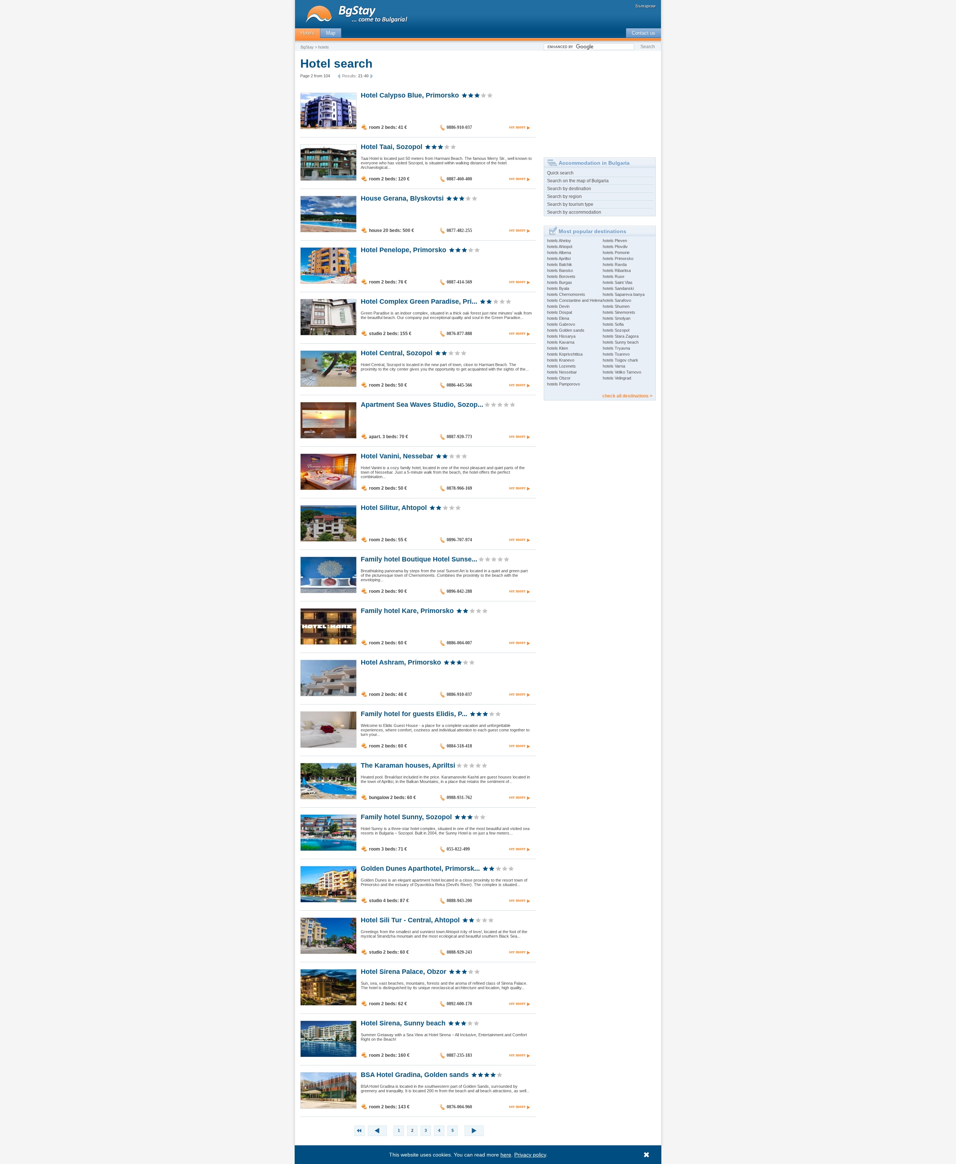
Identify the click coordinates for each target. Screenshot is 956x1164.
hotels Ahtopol (559, 246)
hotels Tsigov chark (620, 360)
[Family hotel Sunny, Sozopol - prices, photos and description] (328, 849)
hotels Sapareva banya (624, 294)
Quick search (560, 173)
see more (517, 127)
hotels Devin (558, 306)
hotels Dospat (559, 312)
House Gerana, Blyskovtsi (402, 198)
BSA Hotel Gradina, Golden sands (415, 1074)
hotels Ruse (613, 276)
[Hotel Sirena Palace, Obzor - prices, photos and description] (328, 1004)
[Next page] (371, 76)
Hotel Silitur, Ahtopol (394, 507)
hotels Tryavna (616, 348)
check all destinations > (627, 396)
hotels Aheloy (559, 240)
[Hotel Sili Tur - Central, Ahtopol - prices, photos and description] (328, 952)
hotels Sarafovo (617, 300)
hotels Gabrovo (561, 324)
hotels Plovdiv (615, 246)
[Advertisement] (600, 101)
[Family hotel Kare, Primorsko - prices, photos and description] (328, 643)
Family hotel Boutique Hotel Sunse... (419, 558)
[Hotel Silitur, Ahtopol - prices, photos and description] (328, 540)
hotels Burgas (559, 282)
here (505, 1155)
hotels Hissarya (561, 336)
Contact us (643, 33)
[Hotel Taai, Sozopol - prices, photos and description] (328, 179)
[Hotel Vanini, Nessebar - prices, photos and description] (328, 488)
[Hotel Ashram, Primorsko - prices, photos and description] (328, 694)
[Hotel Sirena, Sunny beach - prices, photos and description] (328, 1055)
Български (645, 6)
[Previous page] (340, 76)
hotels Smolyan (616, 318)
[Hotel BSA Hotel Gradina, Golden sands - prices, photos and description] (328, 1107)
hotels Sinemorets (619, 312)
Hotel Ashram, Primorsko (401, 662)
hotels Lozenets (561, 366)
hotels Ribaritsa (617, 270)
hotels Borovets (561, 276)
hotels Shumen (616, 306)
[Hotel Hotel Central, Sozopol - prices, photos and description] (328, 385)
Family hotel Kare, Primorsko (407, 610)
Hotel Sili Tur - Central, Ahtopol (410, 919)
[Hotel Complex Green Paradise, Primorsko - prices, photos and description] (328, 333)
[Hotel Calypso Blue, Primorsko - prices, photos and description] (328, 127)
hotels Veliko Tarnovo (622, 372)
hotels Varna (614, 366)
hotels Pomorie (616, 252)
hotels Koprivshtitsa (565, 354)
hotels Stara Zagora (621, 336)
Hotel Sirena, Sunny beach (403, 1022)
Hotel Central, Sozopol (396, 352)
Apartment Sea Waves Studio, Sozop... (422, 404)
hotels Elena (558, 318)
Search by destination (569, 188)
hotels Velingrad (617, 378)
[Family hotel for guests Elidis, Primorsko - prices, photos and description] (328, 746)
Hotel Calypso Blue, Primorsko (410, 95)
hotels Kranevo (560, 360)
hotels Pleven (615, 240)
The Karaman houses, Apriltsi (408, 765)
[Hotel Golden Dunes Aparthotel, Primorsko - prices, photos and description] (328, 900)
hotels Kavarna (560, 342)
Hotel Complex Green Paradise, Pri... (419, 301)
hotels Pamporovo (563, 384)
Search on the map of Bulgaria (578, 180)
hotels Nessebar (562, 372)
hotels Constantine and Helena (574, 300)
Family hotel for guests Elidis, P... (414, 713)
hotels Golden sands (565, 330)
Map (330, 33)
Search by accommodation (574, 212)
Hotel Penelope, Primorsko (403, 249)
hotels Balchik (559, 264)
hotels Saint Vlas (618, 282)
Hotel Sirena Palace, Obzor (403, 971)
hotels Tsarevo (616, 354)
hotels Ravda (615, 264)
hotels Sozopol (616, 330)
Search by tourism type (570, 204)
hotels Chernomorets (566, 294)
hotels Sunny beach (621, 342)
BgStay (307, 47)
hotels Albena (559, 252)
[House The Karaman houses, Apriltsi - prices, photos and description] (328, 797)
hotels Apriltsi (559, 258)
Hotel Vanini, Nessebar (397, 455)
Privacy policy (530, 1155)
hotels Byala (558, 288)
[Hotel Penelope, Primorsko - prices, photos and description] (328, 282)
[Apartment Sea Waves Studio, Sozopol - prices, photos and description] (328, 436)
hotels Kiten (557, 348)
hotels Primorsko (618, 258)
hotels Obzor (559, 378)
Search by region (564, 196)
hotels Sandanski (618, 288)
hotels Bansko (560, 270)
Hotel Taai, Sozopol (391, 146)
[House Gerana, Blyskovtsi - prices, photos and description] (328, 230)
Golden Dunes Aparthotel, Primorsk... (420, 868)
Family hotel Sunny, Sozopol (406, 816)
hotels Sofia (613, 324)
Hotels (307, 33)
